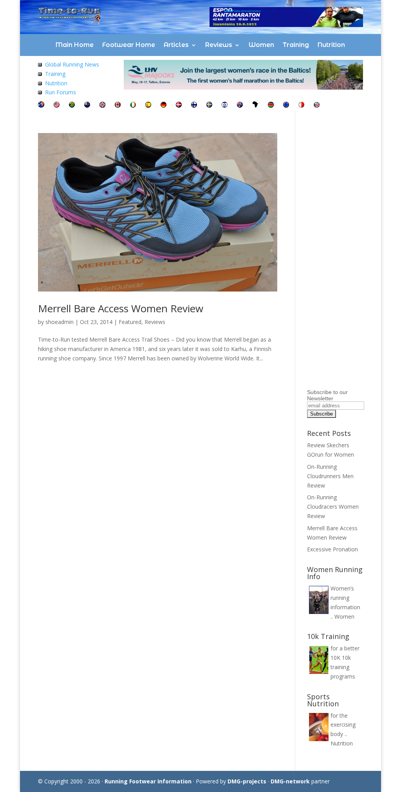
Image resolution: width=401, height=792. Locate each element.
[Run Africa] (255, 105)
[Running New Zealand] (87, 105)
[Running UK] (102, 105)
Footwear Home (128, 45)
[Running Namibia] (317, 105)
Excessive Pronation (332, 549)
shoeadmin (59, 322)
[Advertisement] (354, 269)
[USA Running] (57, 105)
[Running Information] (41, 105)
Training (296, 45)
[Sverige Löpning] (209, 105)
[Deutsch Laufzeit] (163, 105)
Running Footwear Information (148, 781)
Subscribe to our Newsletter (327, 395)
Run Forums (60, 92)
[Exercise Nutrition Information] (40, 83)
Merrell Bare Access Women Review (120, 308)
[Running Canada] (118, 105)
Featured (130, 322)
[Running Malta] (301, 105)
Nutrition (331, 45)
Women (261, 45)
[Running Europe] (286, 105)
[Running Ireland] (133, 105)
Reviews (218, 45)
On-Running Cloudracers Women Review (333, 506)
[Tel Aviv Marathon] (225, 105)
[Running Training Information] (40, 92)
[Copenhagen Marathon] (179, 105)
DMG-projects (247, 781)
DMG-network (290, 781)
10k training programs (343, 667)
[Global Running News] (40, 64)
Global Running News (72, 64)
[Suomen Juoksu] (194, 105)
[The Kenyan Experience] (271, 105)
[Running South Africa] (72, 105)
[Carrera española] (148, 105)
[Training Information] (40, 73)
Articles (176, 45)
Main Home (75, 45)
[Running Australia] (240, 105)
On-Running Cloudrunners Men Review (330, 476)
